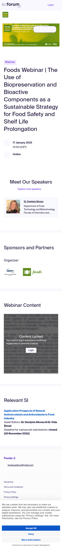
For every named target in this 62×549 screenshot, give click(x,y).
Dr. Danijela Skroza (33, 202)
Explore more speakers (29, 189)
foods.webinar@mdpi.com (21, 465)
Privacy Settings (11, 497)
